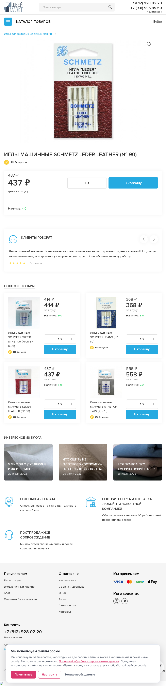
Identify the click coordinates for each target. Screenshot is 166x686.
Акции (63, 599)
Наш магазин (154, 11)
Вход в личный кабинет (20, 586)
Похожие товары (19, 286)
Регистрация (12, 580)
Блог (7, 593)
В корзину (133, 183)
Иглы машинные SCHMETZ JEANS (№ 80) (104, 337)
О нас (62, 593)
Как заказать (67, 580)
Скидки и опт (67, 605)
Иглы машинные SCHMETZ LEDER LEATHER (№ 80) (19, 406)
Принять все (23, 674)
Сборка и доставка (71, 586)
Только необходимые (80, 674)
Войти (157, 22)
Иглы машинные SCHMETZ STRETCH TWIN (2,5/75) (103, 406)
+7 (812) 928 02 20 (146, 3)
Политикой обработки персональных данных (89, 661)
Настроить (49, 674)
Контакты (65, 611)
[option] (83, 90)
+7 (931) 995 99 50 (146, 8)
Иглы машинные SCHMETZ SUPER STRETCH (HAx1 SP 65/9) (20, 339)
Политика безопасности (20, 599)
